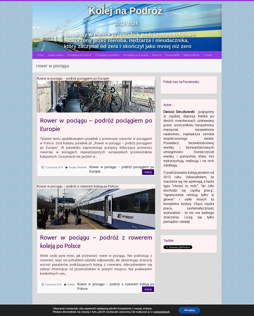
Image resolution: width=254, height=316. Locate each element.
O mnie (208, 55)
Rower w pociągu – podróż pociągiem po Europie (96, 124)
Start (41, 55)
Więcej (148, 172)
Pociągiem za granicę (107, 55)
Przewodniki (172, 55)
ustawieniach (162, 312)
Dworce (156, 55)
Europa (72, 167)
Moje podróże (192, 55)
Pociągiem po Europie (135, 55)
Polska (70, 284)
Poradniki (81, 167)
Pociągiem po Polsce (79, 55)
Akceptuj (189, 310)
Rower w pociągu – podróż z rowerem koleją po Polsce (96, 241)
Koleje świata (55, 55)
